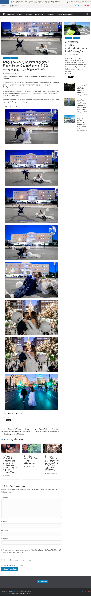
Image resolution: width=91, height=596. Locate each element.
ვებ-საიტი (4, 538)
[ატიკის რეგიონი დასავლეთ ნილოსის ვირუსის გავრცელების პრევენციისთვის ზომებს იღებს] (69, 106)
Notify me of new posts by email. (12, 565)
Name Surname (81, 55)
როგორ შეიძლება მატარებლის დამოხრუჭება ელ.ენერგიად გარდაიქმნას (82, 88)
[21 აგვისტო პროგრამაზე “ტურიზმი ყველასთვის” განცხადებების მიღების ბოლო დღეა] (69, 124)
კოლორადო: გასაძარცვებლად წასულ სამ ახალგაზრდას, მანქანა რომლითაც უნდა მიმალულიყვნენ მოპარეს (17, 431)
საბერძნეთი (10, 14)
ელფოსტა (5, 530)
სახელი (4, 521)
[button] (44, 14)
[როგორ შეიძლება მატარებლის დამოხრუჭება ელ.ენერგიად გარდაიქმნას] (69, 90)
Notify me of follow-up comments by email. (16, 560)
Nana (18, 73)
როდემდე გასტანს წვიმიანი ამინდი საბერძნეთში (31, 459)
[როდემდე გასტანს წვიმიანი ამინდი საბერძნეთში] (31, 444)
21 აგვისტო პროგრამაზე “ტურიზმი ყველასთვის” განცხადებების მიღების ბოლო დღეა (81, 122)
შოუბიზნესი (51, 14)
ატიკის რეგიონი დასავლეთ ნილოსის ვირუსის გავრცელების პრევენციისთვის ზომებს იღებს (82, 104)
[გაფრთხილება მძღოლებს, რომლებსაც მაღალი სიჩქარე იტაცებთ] (77, 28)
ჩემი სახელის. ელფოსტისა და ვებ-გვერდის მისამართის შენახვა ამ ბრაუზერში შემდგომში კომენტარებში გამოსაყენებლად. (31, 551)
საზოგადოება (39, 14)
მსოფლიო (20, 14)
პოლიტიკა (29, 14)
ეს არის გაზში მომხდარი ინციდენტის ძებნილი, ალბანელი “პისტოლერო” (47, 430)
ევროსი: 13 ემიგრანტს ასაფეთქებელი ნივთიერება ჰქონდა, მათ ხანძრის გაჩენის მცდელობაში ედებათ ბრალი (10, 464)
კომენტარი (5, 497)
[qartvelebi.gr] (3, 14)
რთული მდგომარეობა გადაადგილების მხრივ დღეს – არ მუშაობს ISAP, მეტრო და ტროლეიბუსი (52, 463)
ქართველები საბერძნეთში (65, 14)
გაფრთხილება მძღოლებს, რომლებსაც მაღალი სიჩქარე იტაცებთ (76, 46)
